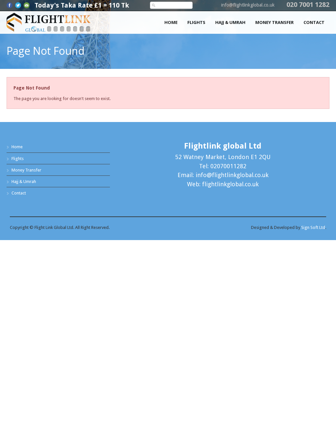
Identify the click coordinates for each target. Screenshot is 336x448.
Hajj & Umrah (230, 22)
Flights (196, 22)
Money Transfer (274, 22)
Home (171, 22)
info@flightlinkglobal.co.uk (248, 5)
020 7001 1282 (307, 5)
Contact (314, 22)
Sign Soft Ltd (313, 227)
